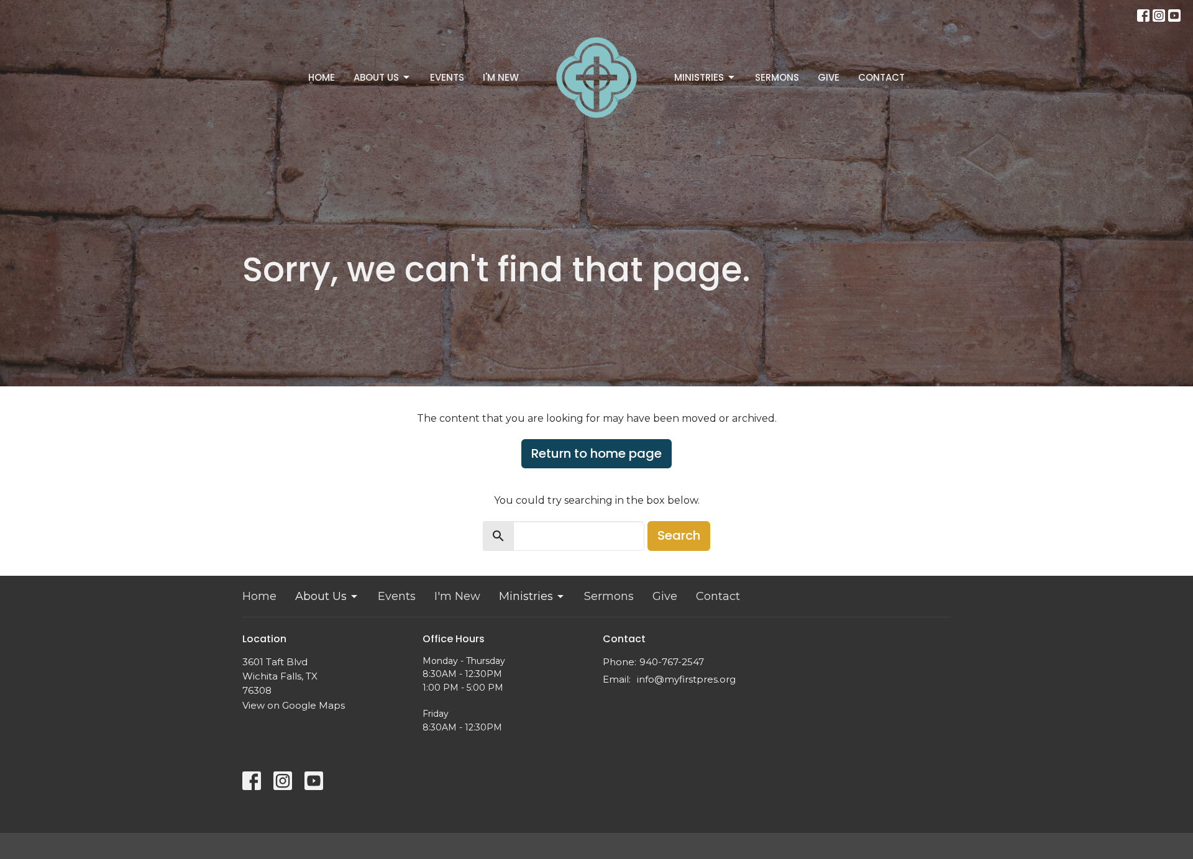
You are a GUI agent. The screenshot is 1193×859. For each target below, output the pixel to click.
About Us (376, 77)
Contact (881, 77)
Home (321, 77)
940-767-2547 (671, 662)
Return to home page (596, 453)
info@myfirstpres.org (686, 679)
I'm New (501, 77)
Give (828, 77)
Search (678, 535)
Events (447, 77)
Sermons (777, 77)
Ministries (699, 77)
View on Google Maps (293, 705)
